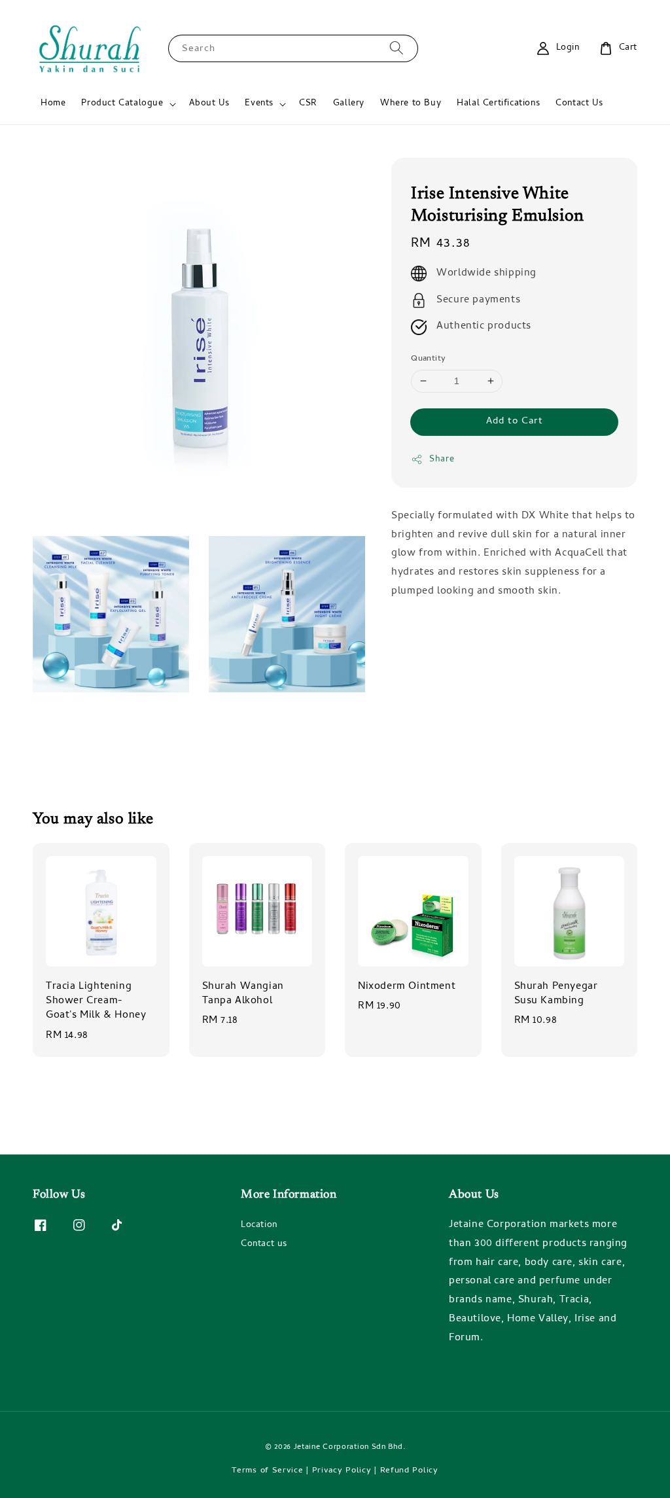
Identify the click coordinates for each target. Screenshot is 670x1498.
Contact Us (579, 103)
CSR (308, 103)
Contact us (264, 1244)
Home (53, 103)
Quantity (428, 359)
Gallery (348, 103)
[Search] (396, 48)
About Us (209, 103)
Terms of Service (267, 1471)
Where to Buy (410, 103)
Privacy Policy (342, 1471)
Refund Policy (409, 1471)
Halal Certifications (498, 103)
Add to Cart (514, 421)
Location (259, 1226)
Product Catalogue (122, 104)
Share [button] (441, 459)
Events (259, 104)
